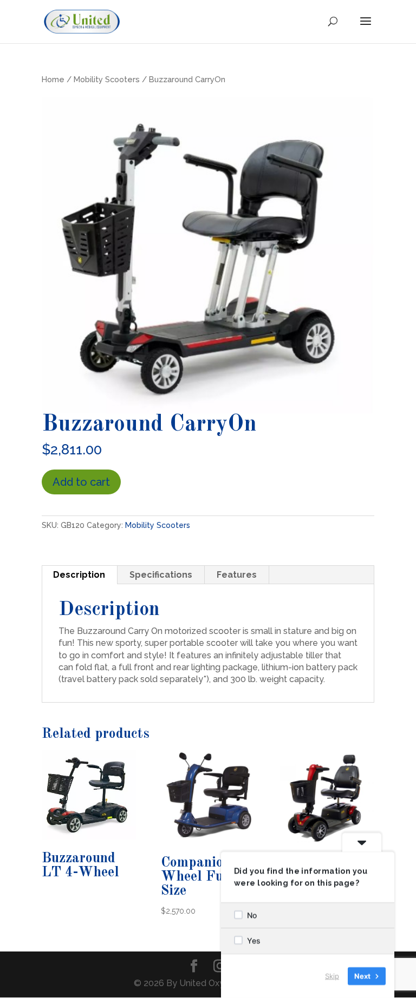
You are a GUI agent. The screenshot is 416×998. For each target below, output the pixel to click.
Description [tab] (79, 575)
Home (53, 79)
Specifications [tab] (160, 575)
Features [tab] (237, 575)
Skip (332, 975)
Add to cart (81, 481)
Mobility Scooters (107, 79)
